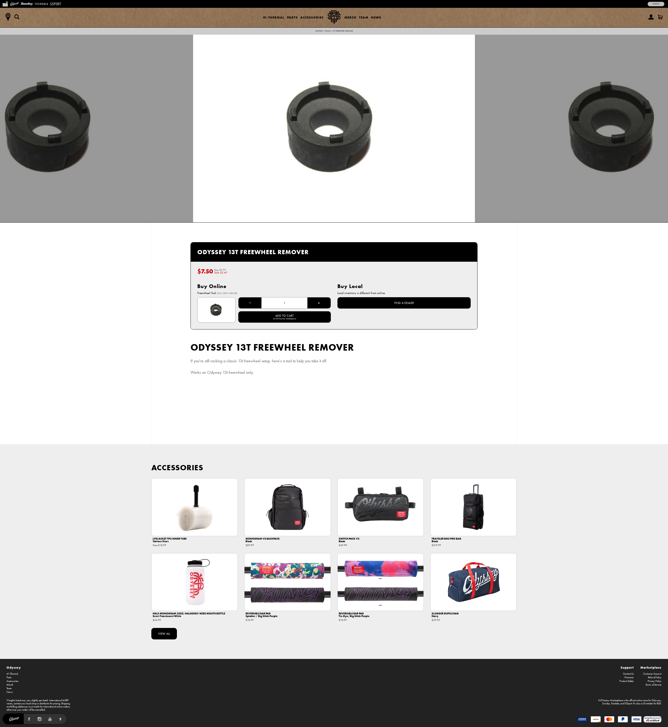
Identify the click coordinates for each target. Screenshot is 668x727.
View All (164, 634)
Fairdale (615, 703)
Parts (292, 17)
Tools (328, 31)
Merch (350, 17)
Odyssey (319, 31)
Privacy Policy (654, 681)
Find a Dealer (404, 303)
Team (363, 17)
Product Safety (626, 681)
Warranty (629, 677)
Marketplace (650, 667)
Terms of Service (653, 684)
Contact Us (628, 673)
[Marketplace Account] (651, 16)
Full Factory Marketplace (610, 700)
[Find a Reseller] (8, 16)
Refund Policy (654, 677)
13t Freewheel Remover (343, 31)
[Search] (17, 16)
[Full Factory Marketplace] (5, 3)
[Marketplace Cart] (660, 16)
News (376, 17)
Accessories (312, 17)
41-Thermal (273, 17)
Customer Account (652, 673)
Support (656, 4)
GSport (628, 703)
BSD (659, 703)
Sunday (606, 703)
